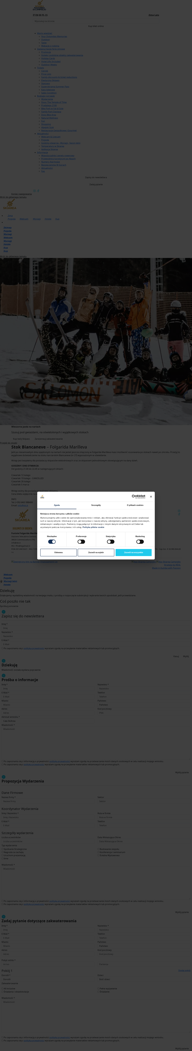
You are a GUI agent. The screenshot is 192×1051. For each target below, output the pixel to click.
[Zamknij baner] (151, 496)
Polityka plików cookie (93, 527)
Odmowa (58, 552)
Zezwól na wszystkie (133, 552)
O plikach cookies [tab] (135, 505)
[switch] (81, 542)
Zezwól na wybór (96, 552)
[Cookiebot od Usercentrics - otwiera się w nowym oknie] (133, 497)
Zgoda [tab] (57, 505)
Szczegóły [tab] (96, 505)
